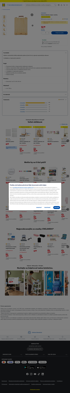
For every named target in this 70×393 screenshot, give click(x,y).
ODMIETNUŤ (39, 207)
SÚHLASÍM (56, 207)
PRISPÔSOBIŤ (47, 207)
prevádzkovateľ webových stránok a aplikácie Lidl (23, 187)
